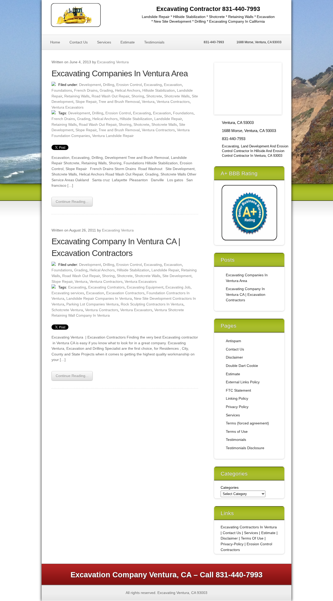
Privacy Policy (237, 407)
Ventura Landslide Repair (113, 136)
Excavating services (68, 293)
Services (104, 42)
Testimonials (154, 42)
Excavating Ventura (113, 62)
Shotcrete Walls (177, 96)
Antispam (233, 341)
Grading (106, 90)
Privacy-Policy (232, 544)
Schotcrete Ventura (67, 310)
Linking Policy (237, 398)
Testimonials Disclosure (245, 448)
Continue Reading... (72, 201)
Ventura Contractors (173, 101)
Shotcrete (154, 96)
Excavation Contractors (125, 293)
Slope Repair (86, 101)
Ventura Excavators (68, 107)
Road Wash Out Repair (110, 96)
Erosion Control (129, 85)
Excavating (153, 85)
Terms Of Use (252, 538)
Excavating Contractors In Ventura (249, 527)
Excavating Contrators (106, 287)
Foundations (62, 90)
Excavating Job (177, 287)
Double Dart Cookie (242, 366)
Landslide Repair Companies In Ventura (99, 298)
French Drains (86, 90)
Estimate (127, 42)
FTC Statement (238, 390)
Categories (230, 487)
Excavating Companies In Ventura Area (120, 73)
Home (55, 42)
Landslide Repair (168, 119)
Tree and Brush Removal (119, 101)
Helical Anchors (127, 90)
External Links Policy (243, 382)
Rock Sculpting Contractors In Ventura (152, 304)
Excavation (173, 85)
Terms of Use (237, 431)
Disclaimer (234, 357)
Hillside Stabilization (158, 90)
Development (90, 85)
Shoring (137, 96)
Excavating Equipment (145, 287)
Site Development (176, 276)
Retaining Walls (76, 96)
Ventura (148, 101)
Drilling (108, 85)
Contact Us (78, 42)
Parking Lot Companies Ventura (92, 304)
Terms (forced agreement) (247, 423)
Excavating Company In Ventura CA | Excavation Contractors (245, 294)
